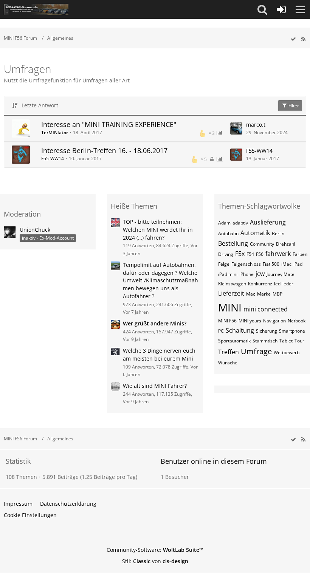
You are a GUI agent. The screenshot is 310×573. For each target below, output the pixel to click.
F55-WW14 (52, 158)
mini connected (265, 309)
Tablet (286, 341)
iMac (286, 264)
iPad (297, 264)
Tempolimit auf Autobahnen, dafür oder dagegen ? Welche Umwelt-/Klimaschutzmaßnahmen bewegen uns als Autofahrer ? (160, 280)
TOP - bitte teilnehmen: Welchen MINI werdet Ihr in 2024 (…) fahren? (158, 229)
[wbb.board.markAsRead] (293, 39)
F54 (250, 254)
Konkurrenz (260, 283)
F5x (240, 253)
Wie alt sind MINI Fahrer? (155, 385)
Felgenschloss (246, 264)
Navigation (274, 320)
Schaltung (240, 330)
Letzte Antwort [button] (40, 105)
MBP (277, 294)
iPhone (246, 274)
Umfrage (256, 351)
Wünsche (227, 362)
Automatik (255, 233)
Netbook (296, 320)
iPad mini (227, 274)
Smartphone (292, 331)
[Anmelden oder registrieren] (281, 9)
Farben (300, 254)
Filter (293, 105)
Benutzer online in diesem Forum (214, 461)
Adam (224, 223)
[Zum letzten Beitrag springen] (236, 128)
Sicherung (266, 331)
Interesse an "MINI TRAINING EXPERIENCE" (108, 124)
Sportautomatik (234, 341)
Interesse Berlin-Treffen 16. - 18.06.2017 (104, 150)
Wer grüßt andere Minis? (154, 323)
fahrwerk (278, 253)
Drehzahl (285, 244)
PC (221, 331)
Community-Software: (155, 549)
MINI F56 (227, 320)
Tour (299, 341)
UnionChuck (35, 229)
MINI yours (250, 320)
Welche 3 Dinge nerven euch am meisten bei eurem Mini (159, 354)
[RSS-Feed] (303, 39)
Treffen (228, 352)
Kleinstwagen (232, 283)
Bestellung (233, 243)
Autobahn (228, 233)
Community (262, 244)
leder (287, 283)
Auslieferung (268, 222)
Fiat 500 (271, 264)
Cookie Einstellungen (30, 515)
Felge (223, 264)
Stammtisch (265, 341)
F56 (260, 254)
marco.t (255, 124)
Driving (225, 254)
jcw (260, 273)
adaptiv (240, 223)
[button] (262, 9)
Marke (264, 294)
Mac (250, 294)
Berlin (278, 233)
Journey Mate (280, 274)
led (277, 283)
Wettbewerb (286, 352)
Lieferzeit (231, 293)
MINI (230, 307)
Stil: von (155, 561)
